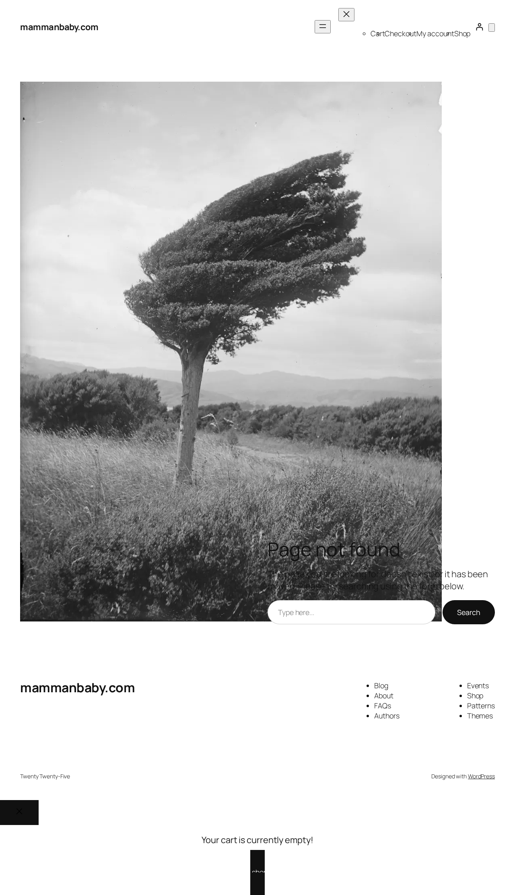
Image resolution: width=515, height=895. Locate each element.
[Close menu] (346, 14)
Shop (462, 33)
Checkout (400, 33)
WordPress (481, 776)
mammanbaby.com (59, 27)
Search (468, 612)
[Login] (479, 27)
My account (435, 33)
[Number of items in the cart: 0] (491, 27)
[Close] (19, 812)
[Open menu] (323, 26)
